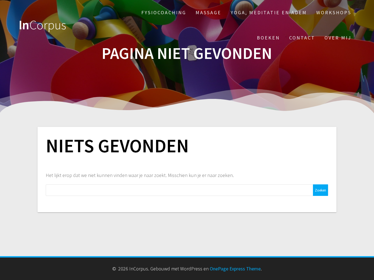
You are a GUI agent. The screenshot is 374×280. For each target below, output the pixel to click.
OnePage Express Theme (235, 268)
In (42, 25)
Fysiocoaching (163, 12)
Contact (302, 38)
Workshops (333, 12)
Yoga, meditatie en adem (269, 12)
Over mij (337, 38)
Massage (208, 12)
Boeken (268, 38)
